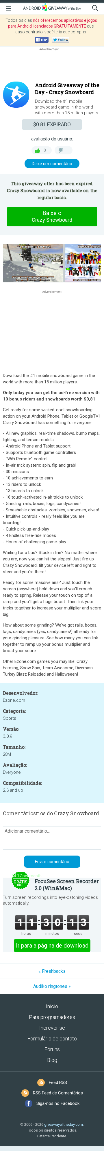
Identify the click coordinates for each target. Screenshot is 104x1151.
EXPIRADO (52, 124)
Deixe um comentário (52, 163)
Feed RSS (58, 1082)
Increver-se (52, 1028)
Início (52, 1006)
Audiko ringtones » (52, 986)
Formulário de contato (52, 1038)
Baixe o (52, 216)
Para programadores (52, 1017)
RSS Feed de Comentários (58, 1093)
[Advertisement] (52, 65)
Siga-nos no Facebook (57, 1103)
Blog (52, 1060)
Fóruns (52, 1049)
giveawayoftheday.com (63, 1124)
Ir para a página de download (52, 945)
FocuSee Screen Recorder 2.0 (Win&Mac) (67, 885)
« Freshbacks (52, 971)
